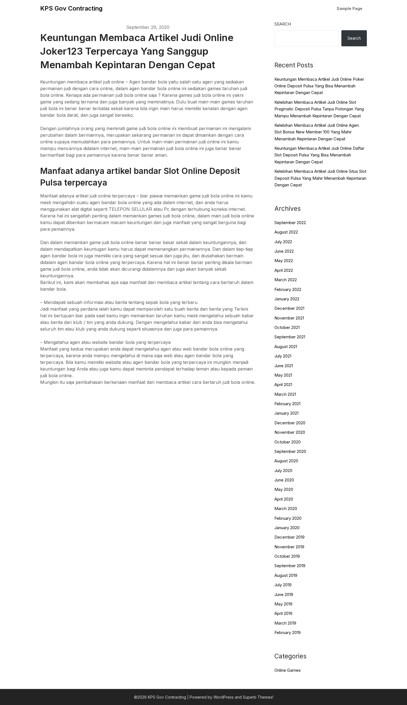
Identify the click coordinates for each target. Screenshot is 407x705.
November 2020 (289, 432)
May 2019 (283, 604)
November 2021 (289, 318)
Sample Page (349, 8)
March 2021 (285, 394)
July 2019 (283, 584)
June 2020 (284, 480)
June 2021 (283, 365)
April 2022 (283, 270)
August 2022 (286, 232)
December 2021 (289, 308)
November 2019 (289, 546)
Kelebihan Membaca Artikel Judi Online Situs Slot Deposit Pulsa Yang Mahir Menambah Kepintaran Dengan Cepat (320, 178)
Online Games (287, 670)
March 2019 (285, 623)
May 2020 (283, 489)
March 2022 (285, 279)
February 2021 (287, 403)
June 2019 (283, 594)
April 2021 (283, 384)
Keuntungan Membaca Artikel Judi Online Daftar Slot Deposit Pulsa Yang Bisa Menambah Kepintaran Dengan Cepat (319, 155)
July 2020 (283, 470)
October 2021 (287, 327)
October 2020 (287, 442)
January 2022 (286, 298)
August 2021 (285, 346)
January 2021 (286, 413)
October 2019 (287, 556)
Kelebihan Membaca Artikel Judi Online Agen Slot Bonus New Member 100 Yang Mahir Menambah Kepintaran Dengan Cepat (316, 132)
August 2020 (286, 460)
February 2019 (287, 632)
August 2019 (285, 575)
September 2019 (289, 565)
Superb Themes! (258, 697)
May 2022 (283, 260)
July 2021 (282, 356)
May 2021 (283, 375)
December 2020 (289, 422)
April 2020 (283, 499)
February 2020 (288, 518)
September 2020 (290, 451)
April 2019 (283, 613)
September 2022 (290, 222)
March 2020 (285, 508)
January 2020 (287, 527)
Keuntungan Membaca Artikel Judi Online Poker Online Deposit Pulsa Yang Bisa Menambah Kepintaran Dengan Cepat (319, 86)
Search (282, 24)
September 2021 (289, 336)
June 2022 (284, 251)
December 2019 (289, 537)
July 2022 (283, 241)
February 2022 (287, 289)
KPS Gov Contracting (71, 8)
